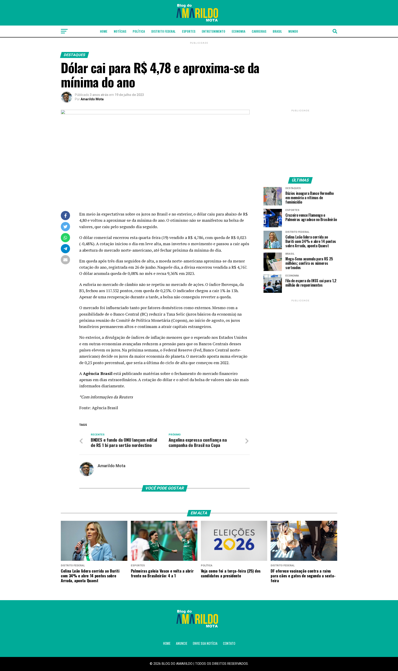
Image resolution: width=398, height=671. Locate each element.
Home (103, 31)
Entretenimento (213, 31)
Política (139, 31)
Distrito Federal (163, 31)
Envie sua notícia (205, 643)
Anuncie (181, 643)
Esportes (188, 31)
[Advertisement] (300, 141)
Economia (238, 31)
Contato (229, 643)
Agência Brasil (105, 407)
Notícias (120, 31)
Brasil (277, 31)
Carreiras (259, 31)
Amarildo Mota (92, 99)
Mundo (293, 31)
